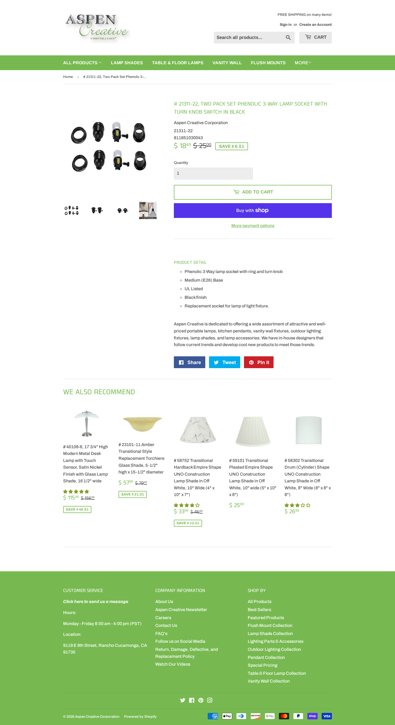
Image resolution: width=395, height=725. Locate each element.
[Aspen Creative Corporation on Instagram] (210, 701)
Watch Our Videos (172, 664)
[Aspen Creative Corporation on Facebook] (192, 701)
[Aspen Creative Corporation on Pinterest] (201, 701)
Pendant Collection (266, 657)
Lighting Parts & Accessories (275, 641)
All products (81, 62)
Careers (163, 617)
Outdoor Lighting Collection (274, 649)
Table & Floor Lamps (177, 62)
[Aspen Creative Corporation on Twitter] (182, 701)
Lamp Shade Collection (270, 633)
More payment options (252, 225)
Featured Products (266, 617)
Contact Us (166, 625)
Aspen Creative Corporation (97, 717)
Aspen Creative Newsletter (181, 609)
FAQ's (161, 633)
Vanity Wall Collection (269, 681)
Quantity (181, 163)
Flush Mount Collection (270, 625)
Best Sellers (259, 609)
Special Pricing (262, 665)
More (301, 62)
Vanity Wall (227, 62)
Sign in (286, 25)
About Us (164, 601)
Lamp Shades (127, 62)
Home (68, 77)
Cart (319, 37)
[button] (76, 491)
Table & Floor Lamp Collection (277, 673)
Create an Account (315, 25)
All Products (259, 601)
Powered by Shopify (140, 717)
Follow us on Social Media (180, 641)
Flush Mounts (268, 62)
